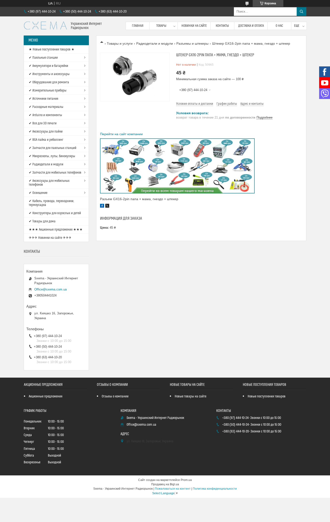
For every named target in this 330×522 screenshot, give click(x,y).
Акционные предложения (45, 396)
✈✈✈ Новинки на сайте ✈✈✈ (50, 238)
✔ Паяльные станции (43, 58)
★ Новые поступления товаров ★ (51, 49)
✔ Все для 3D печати (43, 123)
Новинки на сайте (194, 26)
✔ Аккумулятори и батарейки (48, 66)
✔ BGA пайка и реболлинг (46, 140)
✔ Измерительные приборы (47, 90)
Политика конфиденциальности (215, 488)
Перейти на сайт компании (121, 134)
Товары (161, 26)
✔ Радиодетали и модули (46, 164)
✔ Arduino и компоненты (45, 115)
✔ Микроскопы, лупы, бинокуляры (52, 156)
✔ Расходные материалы (46, 107)
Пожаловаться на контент (173, 488)
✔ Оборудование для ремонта (49, 82)
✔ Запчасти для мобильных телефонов (55, 173)
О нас (279, 26)
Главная (137, 26)
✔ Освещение (38, 193)
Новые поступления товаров (267, 396)
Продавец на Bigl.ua (165, 484)
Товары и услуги (120, 43)
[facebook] (102, 206)
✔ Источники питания (43, 99)
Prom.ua (186, 480)
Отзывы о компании (115, 396)
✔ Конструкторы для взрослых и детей (55, 213)
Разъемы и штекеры (192, 43)
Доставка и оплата (251, 26)
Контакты (222, 26)
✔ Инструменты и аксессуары (49, 74)
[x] (107, 206)
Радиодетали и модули (154, 43)
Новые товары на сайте (190, 396)
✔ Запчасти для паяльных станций (52, 148)
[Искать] (301, 11)
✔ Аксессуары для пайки (46, 132)
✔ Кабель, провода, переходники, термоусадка (51, 203)
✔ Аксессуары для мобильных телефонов (49, 183)
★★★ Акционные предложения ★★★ (56, 230)
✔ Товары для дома (42, 221)
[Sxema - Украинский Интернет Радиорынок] (45, 26)
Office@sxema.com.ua (50, 289)
